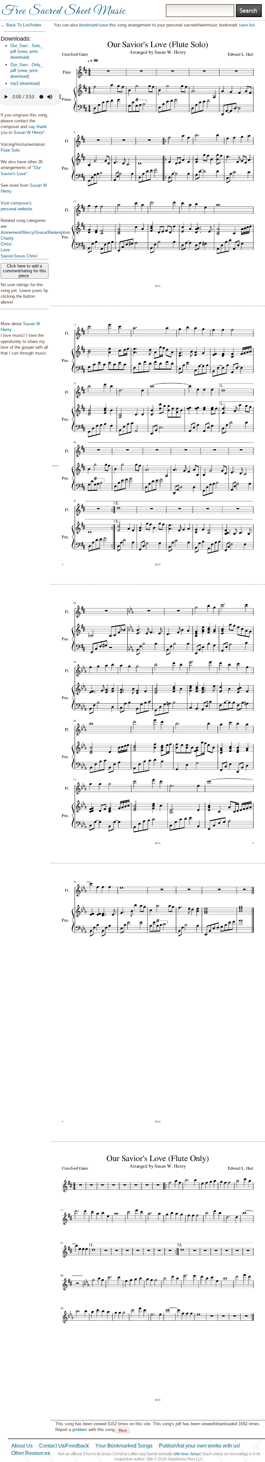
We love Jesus (187, 1454)
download (19, 57)
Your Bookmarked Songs (124, 1445)
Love (5, 249)
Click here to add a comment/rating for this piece (24, 271)
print (33, 51)
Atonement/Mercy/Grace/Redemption (35, 232)
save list (247, 25)
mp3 (14, 83)
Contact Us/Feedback (64, 1445)
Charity (7, 238)
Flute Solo (10, 150)
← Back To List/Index (21, 25)
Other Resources (30, 1453)
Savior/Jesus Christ (19, 256)
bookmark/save (93, 25)
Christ (6, 244)
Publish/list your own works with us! (199, 1445)
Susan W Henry (28, 132)
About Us (22, 1445)
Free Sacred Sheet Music (64, 11)
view (23, 51)
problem (79, 1429)
